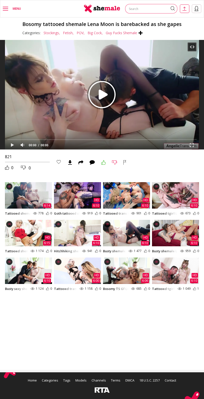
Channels (99, 380)
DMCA (129, 380)
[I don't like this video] (114, 162)
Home (32, 380)
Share (80, 162)
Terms (115, 380)
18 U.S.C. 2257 (149, 380)
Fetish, (68, 32)
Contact (170, 380)
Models (81, 380)
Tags (66, 380)
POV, (81, 32)
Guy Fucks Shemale (121, 32)
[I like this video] (103, 162)
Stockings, (52, 32)
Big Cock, (95, 32)
